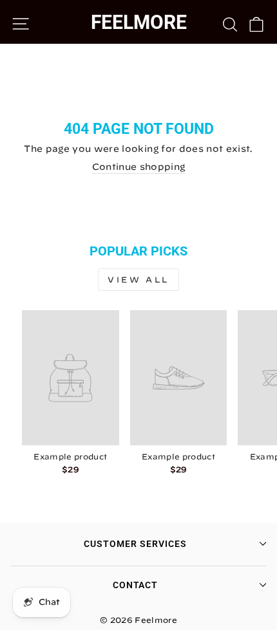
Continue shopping (139, 167)
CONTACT (135, 585)
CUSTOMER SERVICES (135, 544)
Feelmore (139, 22)
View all (138, 279)
